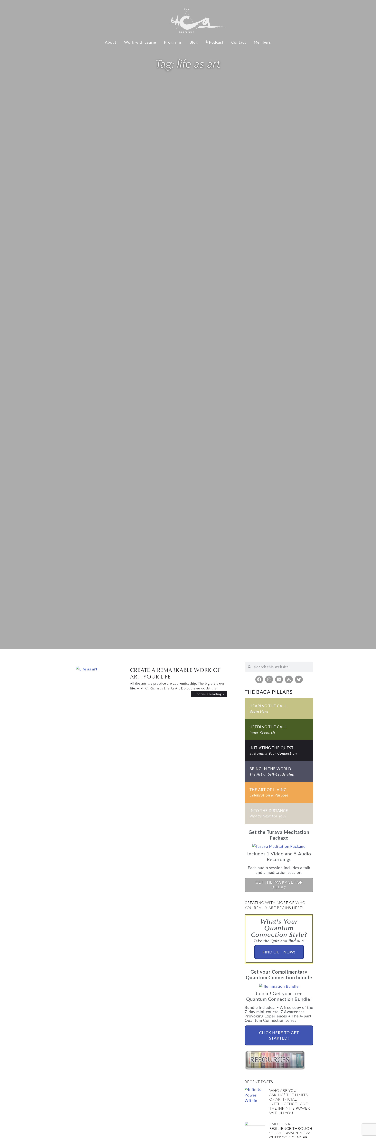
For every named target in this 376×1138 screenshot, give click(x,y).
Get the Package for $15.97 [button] (279, 885)
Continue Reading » (209, 694)
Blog (194, 42)
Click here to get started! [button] (279, 1035)
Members (262, 42)
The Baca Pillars (268, 692)
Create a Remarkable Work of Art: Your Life (175, 673)
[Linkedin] (279, 679)
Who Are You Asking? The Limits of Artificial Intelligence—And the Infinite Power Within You (289, 1101)
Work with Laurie (140, 42)
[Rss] (289, 679)
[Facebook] (259, 679)
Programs (173, 42)
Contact (238, 42)
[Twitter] (299, 679)
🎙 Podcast (215, 42)
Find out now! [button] (279, 952)
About (110, 42)
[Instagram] (269, 679)
